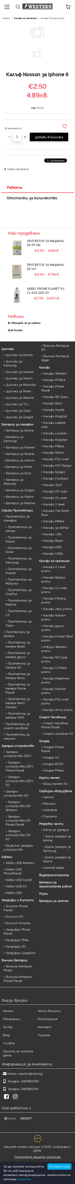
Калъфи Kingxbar (55, 439)
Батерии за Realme (20, 503)
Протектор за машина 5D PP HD (45, 243)
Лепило (48, 797)
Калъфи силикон (55, 433)
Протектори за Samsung (19, 560)
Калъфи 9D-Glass (55, 397)
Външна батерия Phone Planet (18, 978)
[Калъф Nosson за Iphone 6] (37, 55)
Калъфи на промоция (25, 18)
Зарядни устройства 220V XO (19, 781)
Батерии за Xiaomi (20, 496)
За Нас (8, 1027)
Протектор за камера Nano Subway (18, 703)
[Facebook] (7, 1097)
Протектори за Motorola (19, 581)
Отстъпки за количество (32, 197)
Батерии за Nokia (19, 466)
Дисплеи (8, 349)
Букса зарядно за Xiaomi (57, 859)
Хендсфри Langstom (21, 953)
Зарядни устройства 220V (17, 754)
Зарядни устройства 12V (16, 793)
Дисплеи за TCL (17, 404)
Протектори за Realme (19, 602)
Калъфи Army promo (58, 710)
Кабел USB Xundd (19, 880)
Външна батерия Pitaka (18, 968)
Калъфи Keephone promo (55, 680)
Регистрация (48, 1019)
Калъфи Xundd (53, 409)
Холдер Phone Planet (52, 749)
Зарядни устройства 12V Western (18, 806)
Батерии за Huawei (20, 447)
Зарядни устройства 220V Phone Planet (19, 766)
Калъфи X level (54, 504)
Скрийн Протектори (17, 510)
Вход (6, 1035)
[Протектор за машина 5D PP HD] (17, 248)
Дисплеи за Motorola (21, 384)
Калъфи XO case (55, 491)
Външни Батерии (15, 960)
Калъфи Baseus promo (53, 579)
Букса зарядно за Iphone (57, 838)
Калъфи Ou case (55, 498)
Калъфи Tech (52, 485)
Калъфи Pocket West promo (57, 638)
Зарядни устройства (18, 745)
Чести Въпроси (49, 1011)
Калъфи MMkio (53, 521)
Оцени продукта (18, 169)
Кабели (7, 857)
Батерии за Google (20, 490)
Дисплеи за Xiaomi (19, 378)
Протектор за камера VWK (18, 715)
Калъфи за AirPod (56, 527)
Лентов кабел (53, 867)
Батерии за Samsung (13, 439)
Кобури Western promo (54, 649)
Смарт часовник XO (58, 733)
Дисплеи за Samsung (13, 363)
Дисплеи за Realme (20, 397)
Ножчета (50, 810)
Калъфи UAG (52, 534)
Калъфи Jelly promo (57, 609)
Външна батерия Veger (55, 358)
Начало (6, 18)
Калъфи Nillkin (53, 452)
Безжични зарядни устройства (18, 847)
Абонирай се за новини (26, 322)
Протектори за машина (17, 736)
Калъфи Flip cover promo (55, 701)
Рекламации (12, 1019)
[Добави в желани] (65, 126)
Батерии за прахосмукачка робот (55, 884)
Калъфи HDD (52, 547)
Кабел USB (14, 892)
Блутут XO (14, 916)
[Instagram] (16, 1097)
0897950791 (29, 1089)
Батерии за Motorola (13, 481)
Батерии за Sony (18, 473)
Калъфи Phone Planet (52, 388)
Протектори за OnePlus (19, 592)
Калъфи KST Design (57, 465)
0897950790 (30, 1081)
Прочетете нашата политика (37, 1157)
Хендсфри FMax (17, 940)
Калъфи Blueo (53, 540)
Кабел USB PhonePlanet (13, 871)
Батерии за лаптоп (54, 901)
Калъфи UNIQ (53, 553)
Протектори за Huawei (19, 571)
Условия (9, 1043)
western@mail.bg (30, 1073)
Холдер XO (51, 757)
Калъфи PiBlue (53, 446)
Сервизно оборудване (55, 791)
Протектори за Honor (19, 550)
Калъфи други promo (52, 628)
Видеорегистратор (54, 875)
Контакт (45, 1027)
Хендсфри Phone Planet (17, 931)
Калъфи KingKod (55, 416)
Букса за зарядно (56, 829)
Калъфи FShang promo (53, 600)
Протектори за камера (17, 634)
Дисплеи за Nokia (18, 391)
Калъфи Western (55, 373)
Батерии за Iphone (20, 430)
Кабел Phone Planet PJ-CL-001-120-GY (46, 290)
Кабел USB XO (16, 886)
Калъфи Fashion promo (53, 691)
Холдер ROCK (53, 764)
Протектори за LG (19, 613)
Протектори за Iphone (19, 529)
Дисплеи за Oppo (18, 410)
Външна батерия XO (55, 347)
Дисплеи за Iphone (19, 355)
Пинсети (50, 816)
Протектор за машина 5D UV (45, 267)
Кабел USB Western (20, 863)
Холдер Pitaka (53, 770)
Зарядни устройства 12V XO (18, 835)
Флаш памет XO (55, 783)
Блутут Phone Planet (16, 908)
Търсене (44, 1035)
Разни (43, 893)
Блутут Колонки (18, 923)
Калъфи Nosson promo (52, 18)
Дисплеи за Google (19, 417)
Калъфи (44, 367)
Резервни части (51, 823)
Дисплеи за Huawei (19, 372)
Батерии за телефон (17, 424)
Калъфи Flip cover (56, 459)
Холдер (44, 741)
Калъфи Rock (52, 403)
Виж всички (15, 330)
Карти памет (49, 777)
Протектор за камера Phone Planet (18, 688)
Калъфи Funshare (55, 478)
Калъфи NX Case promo (54, 659)
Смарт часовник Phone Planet (54, 725)
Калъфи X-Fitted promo (54, 670)
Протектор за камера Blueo (18, 644)
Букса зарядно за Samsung (57, 848)
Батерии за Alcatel (20, 454)
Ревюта (14, 187)
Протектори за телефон (17, 518)
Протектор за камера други (18, 655)
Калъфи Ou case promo (54, 590)
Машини (49, 803)
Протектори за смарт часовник (17, 726)
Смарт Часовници (52, 717)
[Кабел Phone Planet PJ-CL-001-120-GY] (17, 296)
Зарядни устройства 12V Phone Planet (18, 820)
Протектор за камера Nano (18, 676)
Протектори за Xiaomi (19, 539)
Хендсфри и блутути (18, 900)
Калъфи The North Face (55, 512)
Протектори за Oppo (19, 623)
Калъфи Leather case (53, 424)
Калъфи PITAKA (54, 380)
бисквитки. (24, 1179)
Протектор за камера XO (18, 665)
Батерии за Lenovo (20, 460)
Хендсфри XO (16, 946)
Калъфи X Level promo (53, 569)
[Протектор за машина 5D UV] (17, 272)
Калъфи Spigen (54, 472)
